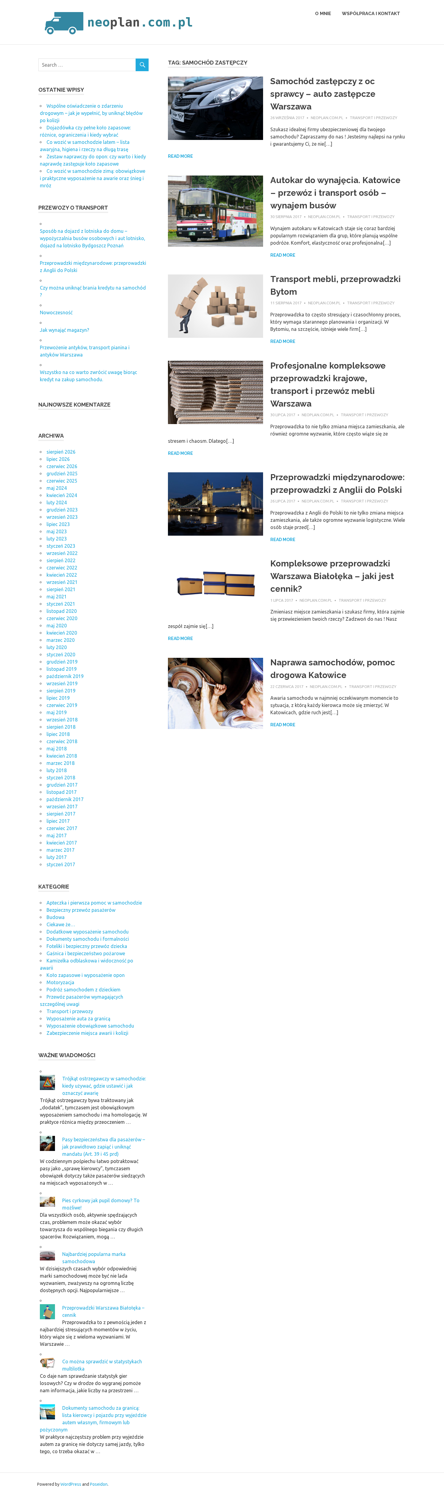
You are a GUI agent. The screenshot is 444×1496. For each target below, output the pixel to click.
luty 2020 (57, 647)
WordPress (70, 1484)
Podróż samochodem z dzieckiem (84, 989)
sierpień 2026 (61, 452)
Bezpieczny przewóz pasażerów (81, 910)
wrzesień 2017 (62, 806)
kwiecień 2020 (62, 632)
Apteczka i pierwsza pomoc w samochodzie (94, 902)
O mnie (323, 13)
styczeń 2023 (61, 546)
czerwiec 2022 (62, 567)
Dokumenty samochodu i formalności (88, 939)
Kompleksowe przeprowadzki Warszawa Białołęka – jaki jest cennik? (332, 576)
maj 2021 (57, 596)
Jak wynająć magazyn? (64, 330)
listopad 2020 (62, 611)
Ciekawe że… (61, 924)
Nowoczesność (56, 312)
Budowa (56, 917)
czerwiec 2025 (62, 480)
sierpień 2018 (61, 727)
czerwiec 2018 (62, 741)
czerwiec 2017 (62, 828)
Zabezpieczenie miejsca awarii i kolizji (87, 1033)
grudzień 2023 (62, 509)
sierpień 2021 (61, 589)
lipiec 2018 (58, 734)
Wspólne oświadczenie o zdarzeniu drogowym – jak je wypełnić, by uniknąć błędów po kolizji (91, 113)
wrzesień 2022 (62, 553)
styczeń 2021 (61, 604)
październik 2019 (65, 676)
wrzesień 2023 (62, 517)
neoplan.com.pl (327, 118)
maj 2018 (57, 748)
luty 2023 (57, 538)
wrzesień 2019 (62, 683)
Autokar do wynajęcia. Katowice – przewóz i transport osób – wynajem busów (335, 193)
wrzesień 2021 (62, 582)
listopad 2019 (62, 669)
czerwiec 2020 (62, 618)
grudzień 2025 (62, 473)
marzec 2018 (61, 763)
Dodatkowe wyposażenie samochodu (88, 931)
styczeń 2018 (61, 777)
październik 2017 (65, 799)
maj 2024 (57, 488)
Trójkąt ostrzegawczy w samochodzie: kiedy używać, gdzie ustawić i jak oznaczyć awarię (104, 1086)
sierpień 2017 (61, 813)
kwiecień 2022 (62, 575)
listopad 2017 (62, 792)
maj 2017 (57, 835)
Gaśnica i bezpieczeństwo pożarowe (86, 953)
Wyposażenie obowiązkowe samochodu (90, 1025)
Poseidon (99, 1484)
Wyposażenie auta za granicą (78, 1018)
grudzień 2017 (62, 785)
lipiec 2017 (58, 821)
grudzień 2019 (62, 661)
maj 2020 (57, 625)
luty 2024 (57, 502)
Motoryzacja (60, 982)
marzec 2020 (61, 640)
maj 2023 (57, 531)
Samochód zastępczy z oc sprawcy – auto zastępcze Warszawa (322, 94)
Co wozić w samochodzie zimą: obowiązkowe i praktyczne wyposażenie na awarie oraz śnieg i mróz (92, 178)
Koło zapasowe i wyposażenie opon (86, 975)
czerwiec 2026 (62, 466)
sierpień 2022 (61, 560)
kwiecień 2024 (62, 495)
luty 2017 (57, 857)
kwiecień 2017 (62, 842)
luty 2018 (57, 770)
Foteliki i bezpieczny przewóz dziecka (87, 946)
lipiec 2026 (58, 459)
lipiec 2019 (58, 698)
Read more (180, 156)
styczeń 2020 (61, 654)
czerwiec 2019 (62, 705)
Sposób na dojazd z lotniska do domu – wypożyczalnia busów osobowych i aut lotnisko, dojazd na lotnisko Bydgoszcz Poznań (92, 238)
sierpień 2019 (61, 690)
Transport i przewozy (373, 118)
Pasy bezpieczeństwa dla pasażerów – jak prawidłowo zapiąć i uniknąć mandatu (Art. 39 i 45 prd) (103, 1147)
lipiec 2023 (58, 524)
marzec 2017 (61, 850)
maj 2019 (57, 712)
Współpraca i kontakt (371, 13)
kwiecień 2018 (62, 756)
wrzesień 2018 (62, 719)
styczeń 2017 (61, 864)
